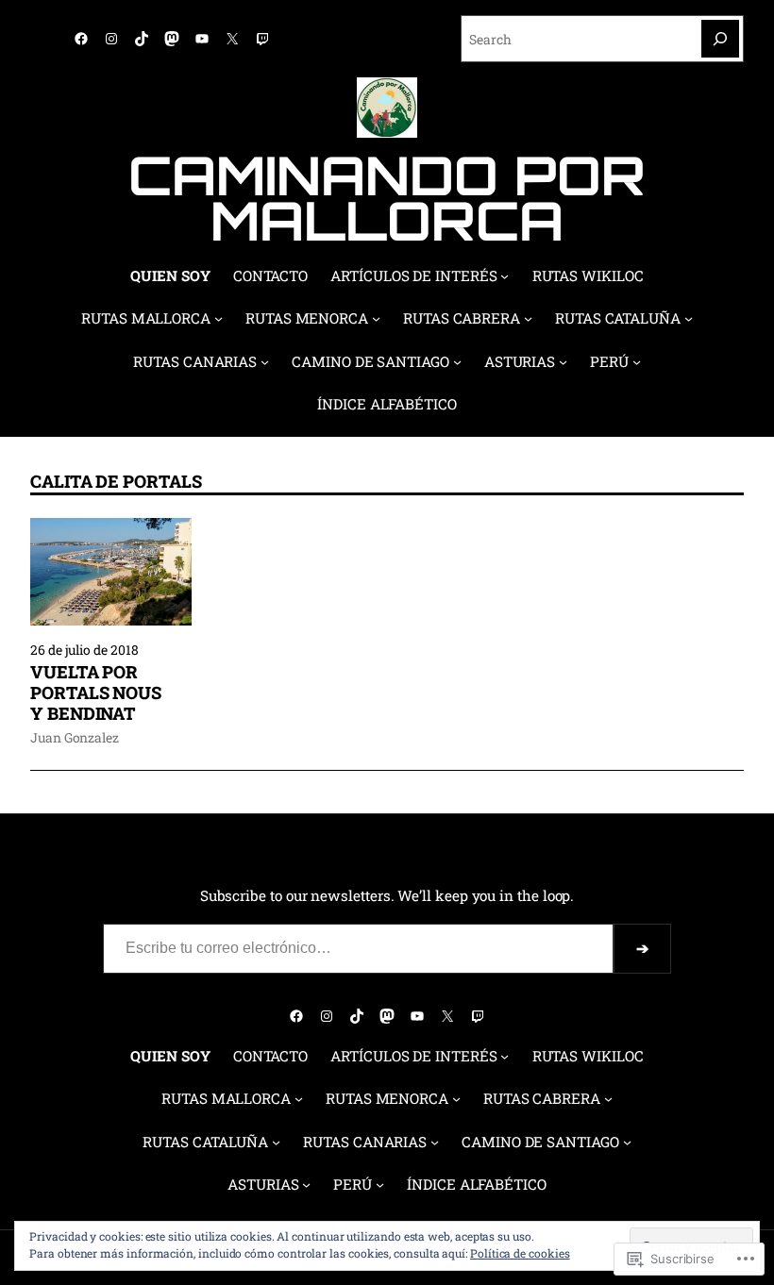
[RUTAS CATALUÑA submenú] (688, 318)
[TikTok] (141, 38)
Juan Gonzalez (74, 737)
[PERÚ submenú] (636, 362)
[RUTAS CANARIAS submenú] (265, 362)
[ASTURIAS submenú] (563, 362)
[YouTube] (202, 38)
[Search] (720, 39)
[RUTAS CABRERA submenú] (528, 318)
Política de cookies (520, 1252)
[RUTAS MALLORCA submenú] (218, 318)
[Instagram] (111, 38)
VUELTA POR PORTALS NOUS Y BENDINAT (95, 693)
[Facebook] (81, 38)
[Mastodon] (171, 38)
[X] (232, 38)
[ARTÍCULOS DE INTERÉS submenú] (504, 276)
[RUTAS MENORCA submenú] (376, 318)
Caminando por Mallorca (386, 198)
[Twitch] (262, 38)
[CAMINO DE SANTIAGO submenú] (457, 362)
